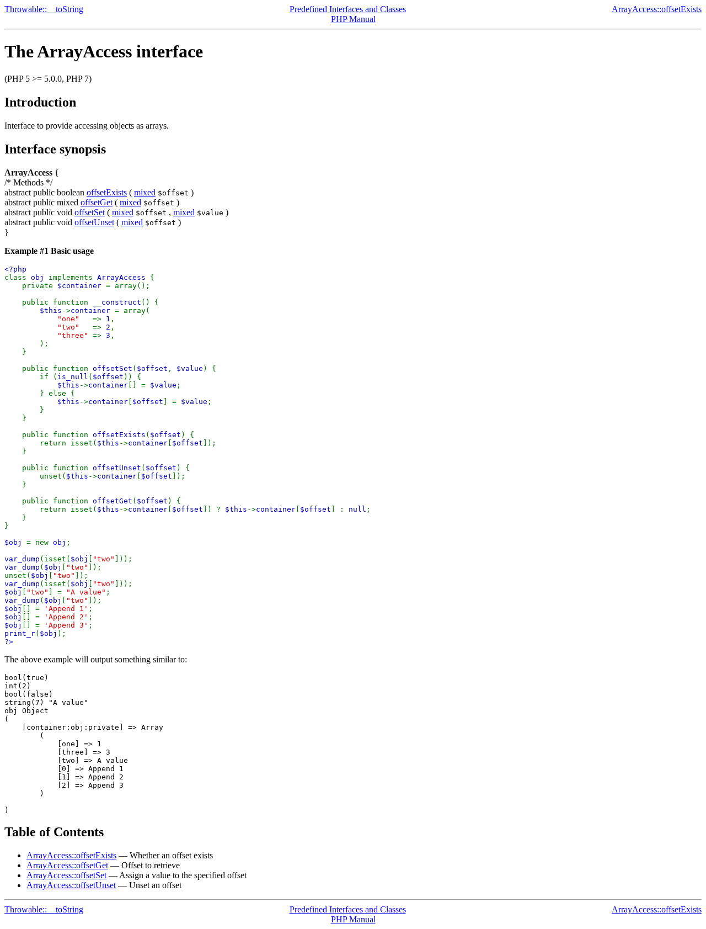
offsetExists (107, 192)
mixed (145, 192)
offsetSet (89, 212)
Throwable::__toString (43, 9)
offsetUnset (94, 222)
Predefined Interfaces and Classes (348, 9)
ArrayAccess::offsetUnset (71, 885)
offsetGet (97, 202)
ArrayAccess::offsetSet (66, 875)
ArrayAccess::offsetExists (657, 9)
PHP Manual (353, 19)
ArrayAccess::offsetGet (67, 865)
